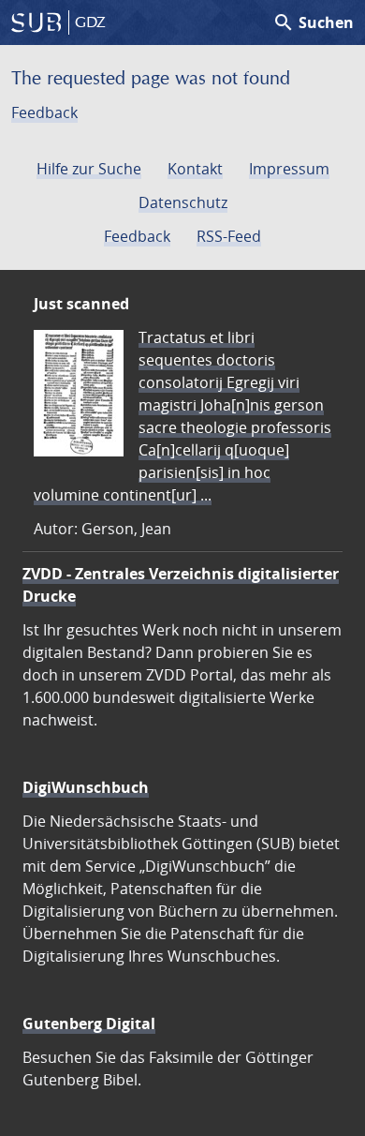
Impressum (289, 168)
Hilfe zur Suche (88, 168)
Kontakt (195, 168)
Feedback (44, 112)
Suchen (313, 22)
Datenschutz (183, 202)
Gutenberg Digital (88, 1023)
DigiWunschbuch (85, 787)
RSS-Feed (229, 236)
